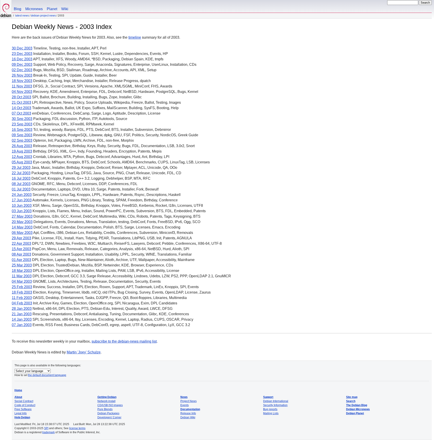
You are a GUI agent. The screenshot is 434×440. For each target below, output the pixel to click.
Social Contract (23, 401)
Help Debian (22, 417)
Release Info (188, 413)
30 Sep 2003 (22, 119)
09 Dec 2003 (22, 64)
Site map (351, 397)
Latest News (22, 15)
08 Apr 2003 (21, 254)
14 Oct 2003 (21, 108)
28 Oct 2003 (21, 97)
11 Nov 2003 (22, 86)
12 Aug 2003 (22, 157)
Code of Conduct (24, 405)
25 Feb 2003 (22, 287)
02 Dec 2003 (22, 70)
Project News (188, 401)
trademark (48, 432)
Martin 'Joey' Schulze (84, 352)
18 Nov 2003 (22, 81)
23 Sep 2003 (22, 124)
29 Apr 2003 (21, 238)
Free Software (23, 409)
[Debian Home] (6, 9)
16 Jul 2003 (21, 178)
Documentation (190, 409)
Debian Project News (43, 15)
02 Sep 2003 (22, 140)
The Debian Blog (356, 405)
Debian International (275, 401)
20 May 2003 (22, 222)
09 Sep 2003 (22, 135)
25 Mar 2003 (22, 265)
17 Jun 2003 (22, 200)
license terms (77, 428)
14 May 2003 (22, 227)
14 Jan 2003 (22, 319)
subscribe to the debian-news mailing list (124, 341)
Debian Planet (355, 413)
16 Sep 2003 (22, 130)
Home (18, 390)
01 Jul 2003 (21, 189)
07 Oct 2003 (21, 113)
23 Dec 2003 (22, 54)
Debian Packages (108, 413)
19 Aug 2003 (22, 151)
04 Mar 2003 (22, 281)
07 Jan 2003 (22, 325)
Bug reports (270, 409)
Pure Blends (105, 409)
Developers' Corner (109, 417)
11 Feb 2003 (22, 298)
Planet (52, 9)
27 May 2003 (22, 216)
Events (184, 405)
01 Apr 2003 (21, 260)
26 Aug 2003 (22, 146)
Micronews (34, 9)
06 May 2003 (22, 233)
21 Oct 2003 (21, 102)
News (184, 397)
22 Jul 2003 (21, 173)
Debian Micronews (358, 409)
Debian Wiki (187, 417)
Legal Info (20, 413)
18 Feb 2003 (22, 292)
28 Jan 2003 (22, 309)
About (18, 397)
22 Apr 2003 (21, 243)
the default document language (47, 375)
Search (350, 401)
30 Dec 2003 (22, 48)
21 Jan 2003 (22, 314)
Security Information (275, 405)
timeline (134, 37)
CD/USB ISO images (110, 405)
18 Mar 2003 (22, 271)
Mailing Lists (270, 413)
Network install (106, 401)
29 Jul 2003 (21, 167)
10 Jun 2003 (22, 205)
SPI (46, 428)
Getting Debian (106, 397)
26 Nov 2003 (22, 75)
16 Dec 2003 (22, 59)
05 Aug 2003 (22, 162)
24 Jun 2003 (22, 195)
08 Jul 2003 (21, 184)
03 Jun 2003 (22, 211)
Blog (17, 9)
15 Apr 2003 (21, 249)
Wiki (64, 9)
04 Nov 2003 (22, 92)
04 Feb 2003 (22, 303)
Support (268, 397)
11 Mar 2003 (22, 276)
